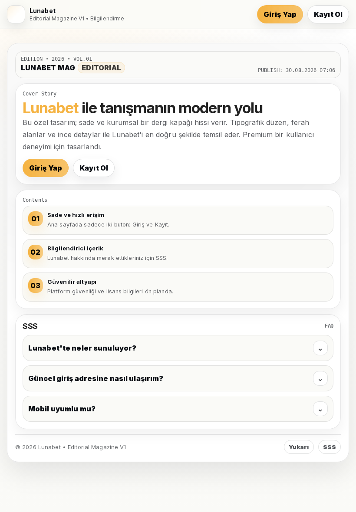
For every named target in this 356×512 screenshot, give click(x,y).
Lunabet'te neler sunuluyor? (175, 348)
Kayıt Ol (328, 14)
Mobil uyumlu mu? (175, 408)
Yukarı (299, 446)
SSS (329, 446)
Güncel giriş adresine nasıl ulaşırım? (175, 378)
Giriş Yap (280, 14)
